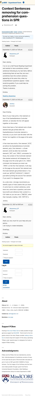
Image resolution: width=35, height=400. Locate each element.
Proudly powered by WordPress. (17, 395)
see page (10, 317)
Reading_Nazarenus (9, 96)
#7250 (30, 49)
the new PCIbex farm (13, 330)
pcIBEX (4, 3)
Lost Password (6, 287)
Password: (5, 254)
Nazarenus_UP (8, 25)
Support (20, 31)
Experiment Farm (14, 3)
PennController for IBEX (7, 31)
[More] (24, 3)
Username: (5, 250)
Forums (15, 31)
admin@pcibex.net (13, 313)
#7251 (30, 99)
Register (5, 285)
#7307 (30, 204)
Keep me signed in (8, 257)
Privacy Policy (27, 395)
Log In (6, 261)
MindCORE (16, 333)
